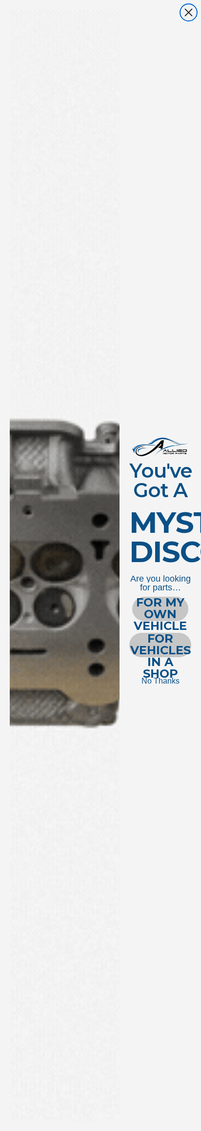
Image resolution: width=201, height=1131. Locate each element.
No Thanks (160, 681)
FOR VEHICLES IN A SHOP (160, 645)
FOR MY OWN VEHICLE (160, 609)
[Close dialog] (188, 12)
